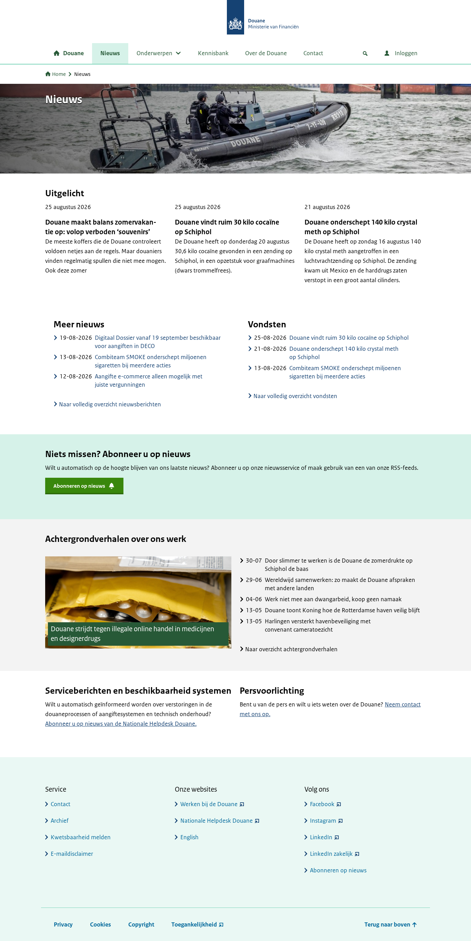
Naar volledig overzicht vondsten (295, 396)
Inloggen (405, 53)
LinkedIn (321, 837)
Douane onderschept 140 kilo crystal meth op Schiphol (360, 227)
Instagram (323, 820)
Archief (60, 820)
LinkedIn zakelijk (331, 854)
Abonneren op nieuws (338, 870)
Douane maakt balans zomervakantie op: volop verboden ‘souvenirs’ (100, 227)
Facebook (322, 804)
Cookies (100, 924)
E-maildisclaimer (72, 854)
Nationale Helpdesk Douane (216, 820)
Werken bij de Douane (209, 804)
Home (59, 74)
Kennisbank (213, 53)
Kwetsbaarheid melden (81, 837)
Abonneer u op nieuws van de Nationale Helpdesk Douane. (121, 723)
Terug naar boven (388, 924)
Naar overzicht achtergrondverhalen (291, 649)
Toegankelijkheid (194, 924)
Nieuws (110, 53)
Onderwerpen (154, 53)
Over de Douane (266, 53)
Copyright (141, 924)
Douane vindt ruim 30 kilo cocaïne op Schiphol (227, 227)
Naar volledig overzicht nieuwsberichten (110, 404)
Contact (313, 53)
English (189, 837)
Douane (73, 53)
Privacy (63, 924)
